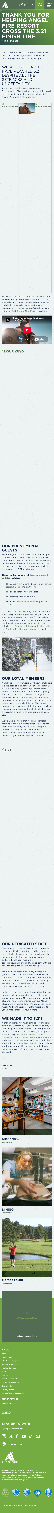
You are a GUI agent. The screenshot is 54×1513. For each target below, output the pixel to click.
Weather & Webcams (10, 1361)
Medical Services (9, 1368)
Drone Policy (7, 1386)
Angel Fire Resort (5, 5)
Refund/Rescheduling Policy (13, 1393)
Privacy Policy (8, 1390)
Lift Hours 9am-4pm (10, 1382)
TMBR (33, 1505)
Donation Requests (10, 1379)
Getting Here (7, 1357)
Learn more (7, 1142)
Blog (4, 1372)
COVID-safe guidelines (26, 983)
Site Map (5, 1375)
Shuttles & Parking (9, 1364)
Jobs (4, 1354)
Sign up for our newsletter (13, 1429)
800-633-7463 (15, 1444)
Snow (4, 1068)
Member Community (10, 1403)
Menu (49, 4)
